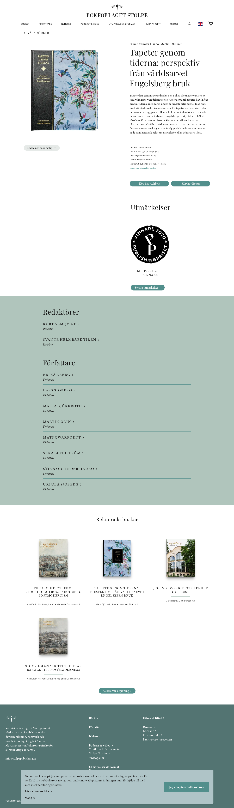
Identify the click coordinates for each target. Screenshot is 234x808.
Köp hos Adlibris (149, 183)
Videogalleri (88, 39)
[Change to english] (200, 24)
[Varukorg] (210, 23)
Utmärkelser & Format (122, 24)
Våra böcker (38, 33)
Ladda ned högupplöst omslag (143, 168)
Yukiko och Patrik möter (105, 749)
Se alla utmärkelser (146, 287)
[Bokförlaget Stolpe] (117, 10)
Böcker (25, 24)
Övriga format (117, 35)
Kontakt (148, 731)
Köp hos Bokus (191, 183)
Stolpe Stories (98, 753)
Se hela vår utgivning (116, 691)
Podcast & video (90, 24)
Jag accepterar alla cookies (186, 787)
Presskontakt (151, 735)
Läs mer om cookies (37, 791)
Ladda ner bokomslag (39, 148)
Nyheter (66, 24)
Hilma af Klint (153, 24)
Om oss (174, 24)
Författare (45, 24)
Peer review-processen (184, 39)
